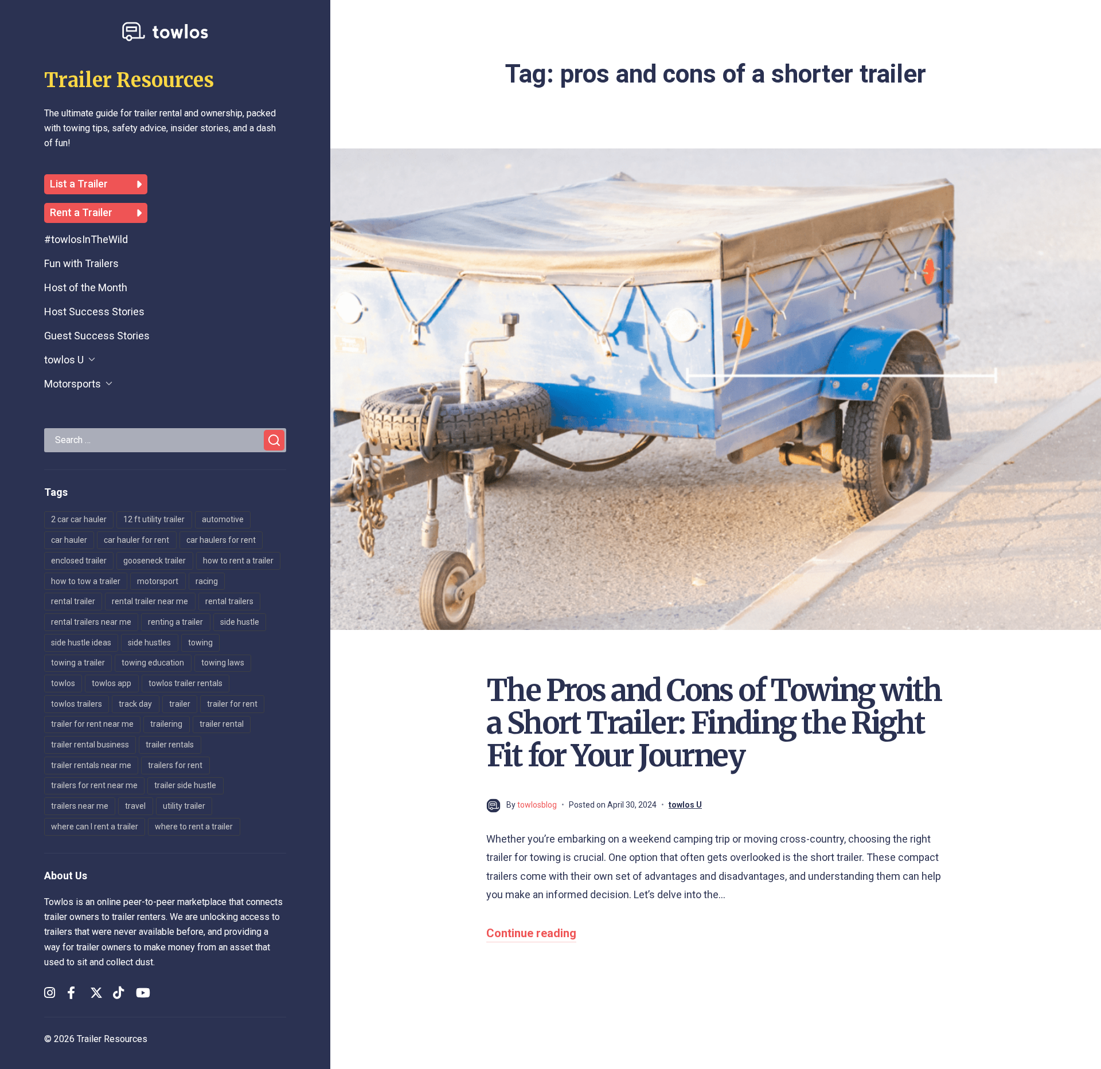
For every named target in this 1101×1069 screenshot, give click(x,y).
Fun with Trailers (81, 263)
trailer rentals (170, 744)
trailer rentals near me (91, 765)
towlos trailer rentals (185, 683)
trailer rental (222, 724)
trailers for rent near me (94, 785)
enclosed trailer (79, 560)
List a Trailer (79, 184)
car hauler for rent (136, 540)
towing (200, 642)
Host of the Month (85, 287)
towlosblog (537, 804)
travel (135, 805)
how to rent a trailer (238, 560)
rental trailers (229, 601)
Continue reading (531, 933)
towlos (63, 683)
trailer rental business (90, 744)
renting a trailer (175, 621)
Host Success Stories (94, 312)
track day (135, 703)
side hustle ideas (81, 642)
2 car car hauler (79, 519)
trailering (166, 724)
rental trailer (73, 601)
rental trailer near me (150, 601)
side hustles (149, 642)
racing (207, 581)
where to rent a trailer (194, 826)
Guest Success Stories (97, 336)
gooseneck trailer (154, 560)
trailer (179, 703)
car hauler (69, 540)
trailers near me (79, 805)
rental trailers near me (91, 621)
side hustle (239, 621)
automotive (223, 519)
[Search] (274, 440)
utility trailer (184, 805)
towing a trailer (78, 662)
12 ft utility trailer (154, 519)
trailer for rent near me (92, 724)
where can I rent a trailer (94, 826)
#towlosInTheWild (86, 239)
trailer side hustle (185, 785)
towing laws (222, 662)
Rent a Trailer (81, 212)
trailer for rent (232, 703)
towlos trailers (76, 703)
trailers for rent (175, 765)
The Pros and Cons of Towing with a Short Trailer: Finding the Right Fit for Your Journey (714, 723)
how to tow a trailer (85, 581)
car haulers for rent (221, 540)
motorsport (157, 581)
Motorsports (72, 384)
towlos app (111, 683)
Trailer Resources (129, 80)
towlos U (64, 360)
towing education (153, 662)
